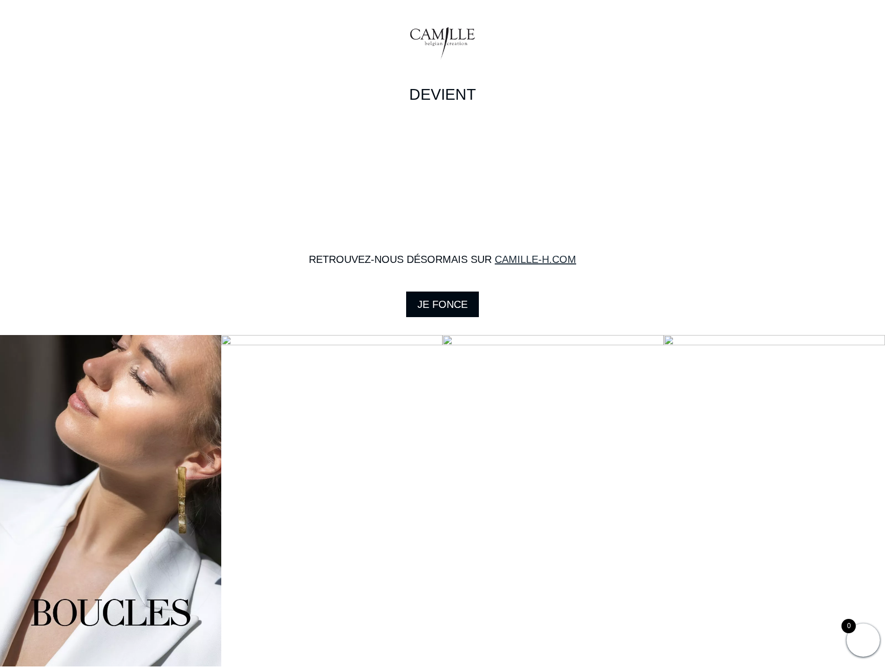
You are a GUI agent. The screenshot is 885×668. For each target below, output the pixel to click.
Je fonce (442, 304)
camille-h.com (535, 259)
